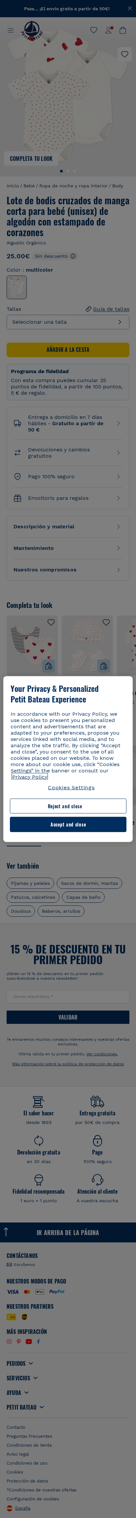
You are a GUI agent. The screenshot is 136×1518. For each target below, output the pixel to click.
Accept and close (68, 824)
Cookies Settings (71, 787)
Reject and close (65, 806)
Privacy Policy (29, 776)
